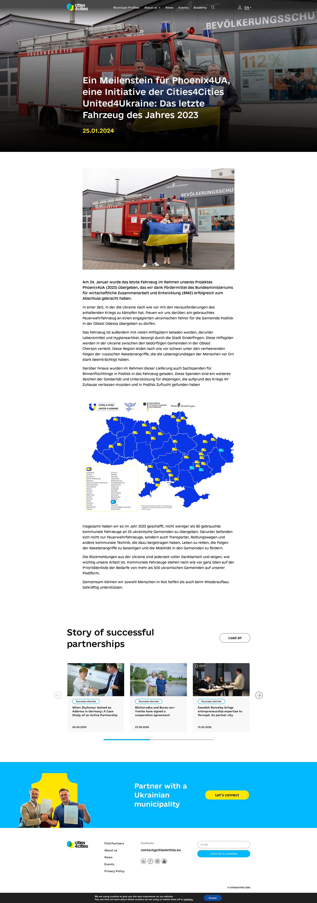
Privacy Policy (114, 871)
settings (188, 899)
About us (150, 7)
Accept (213, 898)
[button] (259, 695)
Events (183, 7)
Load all (235, 638)
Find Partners (114, 843)
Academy (200, 7)
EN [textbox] (246, 7)
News (169, 7)
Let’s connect (227, 795)
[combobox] (248, 7)
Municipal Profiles (126, 7)
